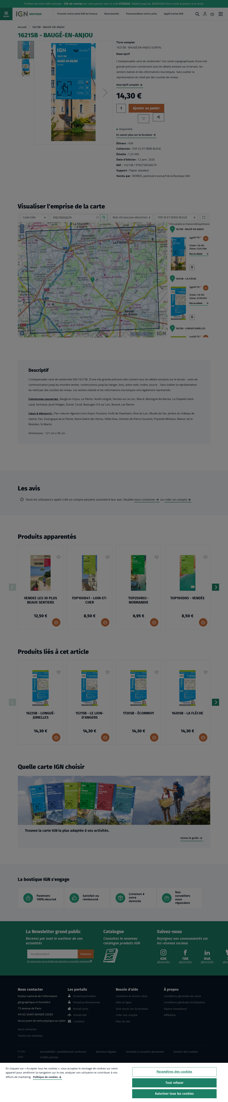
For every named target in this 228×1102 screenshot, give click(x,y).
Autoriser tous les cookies (174, 1094)
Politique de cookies (45, 1077)
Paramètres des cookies (174, 1072)
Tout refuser (174, 1083)
